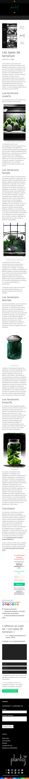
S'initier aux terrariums (10, 609)
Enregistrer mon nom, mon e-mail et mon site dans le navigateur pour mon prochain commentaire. (14, 677)
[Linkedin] (13, 604)
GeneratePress (22, 775)
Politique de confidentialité (9, 748)
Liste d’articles (6, 740)
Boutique (4, 743)
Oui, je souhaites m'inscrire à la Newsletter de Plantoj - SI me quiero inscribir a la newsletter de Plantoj (12, 684)
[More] (18, 604)
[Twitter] (10, 604)
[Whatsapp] (15, 604)
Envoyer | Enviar (7, 726)
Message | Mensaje (7, 715)
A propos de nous (7, 745)
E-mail (4, 709)
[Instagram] (6, 604)
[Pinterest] (8, 604)
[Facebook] (3, 604)
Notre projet (5, 738)
